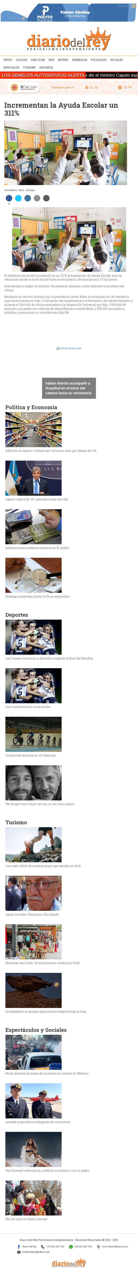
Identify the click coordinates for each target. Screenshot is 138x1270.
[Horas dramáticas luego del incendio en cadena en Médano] (33, 1052)
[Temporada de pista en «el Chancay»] (33, 734)
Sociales (116, 60)
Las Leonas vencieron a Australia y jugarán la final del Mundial (49, 658)
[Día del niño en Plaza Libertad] (33, 1197)
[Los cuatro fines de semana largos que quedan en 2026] (33, 844)
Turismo (29, 67)
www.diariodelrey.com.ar (115, 1246)
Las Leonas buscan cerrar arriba (27, 707)
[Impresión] (46, 200)
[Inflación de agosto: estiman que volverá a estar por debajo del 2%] (33, 429)
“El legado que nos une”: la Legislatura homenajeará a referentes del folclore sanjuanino (68, 385)
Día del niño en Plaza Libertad (26, 1219)
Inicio (7, 60)
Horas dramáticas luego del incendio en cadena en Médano (46, 1073)
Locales (21, 60)
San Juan (38, 60)
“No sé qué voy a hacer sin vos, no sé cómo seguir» (40, 804)
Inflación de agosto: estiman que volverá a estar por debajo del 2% (50, 451)
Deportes (46, 67)
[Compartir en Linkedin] (27, 200)
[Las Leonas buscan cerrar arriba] (33, 685)
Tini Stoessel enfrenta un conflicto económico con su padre (47, 1170)
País (51, 60)
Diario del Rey (29, 1246)
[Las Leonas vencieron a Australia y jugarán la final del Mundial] (33, 636)
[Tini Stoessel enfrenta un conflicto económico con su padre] (33, 1149)
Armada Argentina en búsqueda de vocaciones (37, 1122)
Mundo (63, 60)
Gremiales (79, 60)
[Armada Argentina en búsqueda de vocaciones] (33, 1100)
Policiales (99, 60)
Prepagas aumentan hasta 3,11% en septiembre (37, 596)
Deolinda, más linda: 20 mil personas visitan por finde (42, 963)
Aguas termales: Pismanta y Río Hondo (32, 914)
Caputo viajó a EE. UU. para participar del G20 (36, 499)
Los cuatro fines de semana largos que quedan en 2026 (43, 866)
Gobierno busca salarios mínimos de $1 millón (37, 548)
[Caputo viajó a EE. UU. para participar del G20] (33, 477)
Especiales (11, 67)
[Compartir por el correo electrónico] (37, 200)
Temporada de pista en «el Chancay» (30, 755)
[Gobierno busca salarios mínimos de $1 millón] (33, 526)
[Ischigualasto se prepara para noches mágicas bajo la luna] (33, 990)
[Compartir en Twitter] (18, 200)
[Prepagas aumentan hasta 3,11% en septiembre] (33, 575)
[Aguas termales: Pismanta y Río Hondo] (33, 893)
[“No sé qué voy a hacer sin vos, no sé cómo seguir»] (33, 782)
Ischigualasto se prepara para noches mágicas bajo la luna (45, 1011)
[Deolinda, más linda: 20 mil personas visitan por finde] (33, 941)
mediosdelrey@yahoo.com (36, 1251)
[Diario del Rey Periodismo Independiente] (69, 38)
